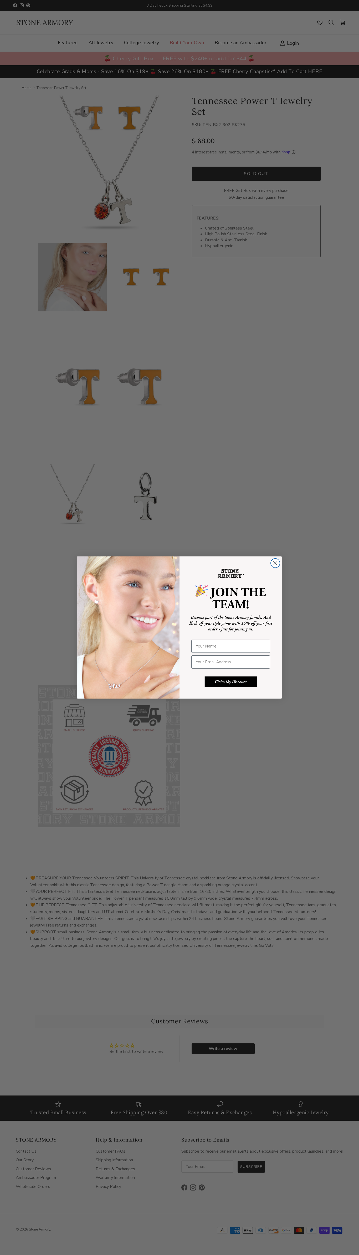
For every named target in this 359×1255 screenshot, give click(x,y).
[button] (230, 681)
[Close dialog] (275, 563)
